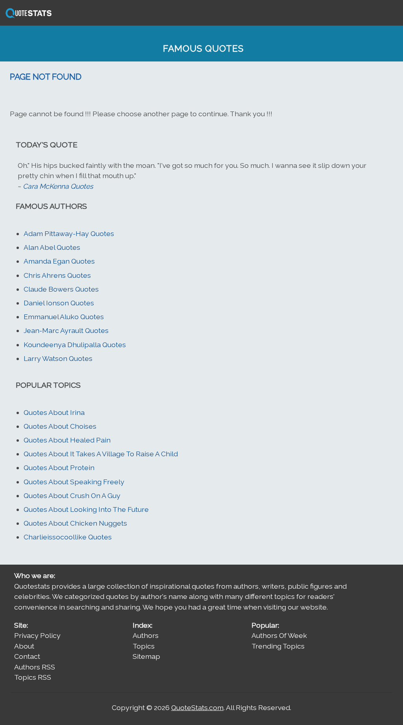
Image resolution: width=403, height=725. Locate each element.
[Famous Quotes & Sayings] (27, 17)
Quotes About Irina (54, 412)
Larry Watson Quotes (58, 358)
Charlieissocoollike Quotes (68, 537)
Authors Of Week (279, 635)
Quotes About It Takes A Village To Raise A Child (101, 454)
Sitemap (146, 656)
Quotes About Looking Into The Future (86, 509)
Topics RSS (32, 677)
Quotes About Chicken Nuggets (75, 523)
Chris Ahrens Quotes (57, 275)
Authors (146, 635)
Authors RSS (34, 667)
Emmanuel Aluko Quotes (64, 316)
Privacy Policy (37, 635)
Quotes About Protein (59, 467)
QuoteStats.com (197, 707)
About (24, 646)
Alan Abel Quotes (52, 247)
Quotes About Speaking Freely (74, 482)
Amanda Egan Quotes (59, 261)
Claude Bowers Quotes (61, 289)
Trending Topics (278, 646)
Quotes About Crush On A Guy (72, 495)
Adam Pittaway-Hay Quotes (69, 233)
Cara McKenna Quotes (58, 186)
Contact (27, 656)
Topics (144, 646)
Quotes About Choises (60, 426)
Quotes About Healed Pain (67, 440)
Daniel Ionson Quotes (59, 303)
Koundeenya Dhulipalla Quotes (75, 344)
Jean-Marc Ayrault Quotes (66, 330)
